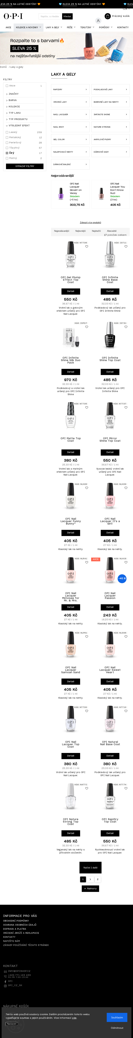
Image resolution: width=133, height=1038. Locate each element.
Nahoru (92, 889)
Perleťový (25, 143)
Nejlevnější (80, 231)
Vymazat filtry (24, 166)
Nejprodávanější (61, 231)
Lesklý (25, 132)
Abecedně (111, 231)
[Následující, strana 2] (90, 879)
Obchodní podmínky (16, 921)
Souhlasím (117, 1017)
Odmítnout (117, 1027)
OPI (10, 981)
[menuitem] (8, 28)
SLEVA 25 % (65, 4)
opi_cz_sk (15, 985)
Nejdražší (96, 231)
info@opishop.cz (19, 971)
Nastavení (12, 1024)
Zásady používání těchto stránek (26, 945)
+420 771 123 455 (19, 976)
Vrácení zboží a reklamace (21, 933)
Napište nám (11, 941)
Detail (70, 291)
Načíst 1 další (90, 867)
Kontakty (9, 937)
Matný (25, 158)
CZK (125, 9)
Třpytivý (25, 148)
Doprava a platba (14, 929)
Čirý (25, 153)
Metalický (25, 137)
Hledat (67, 16)
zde (74, 1018)
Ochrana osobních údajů (19, 925)
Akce (25, 86)
